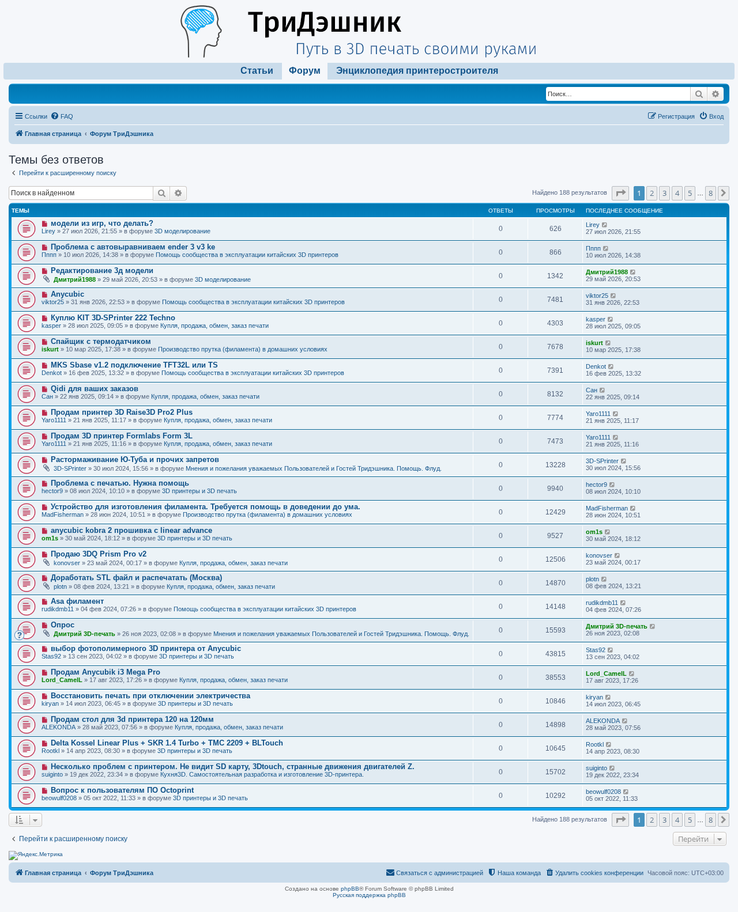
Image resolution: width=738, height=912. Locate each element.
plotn (60, 586)
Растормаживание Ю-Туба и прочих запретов (135, 459)
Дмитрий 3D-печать (84, 633)
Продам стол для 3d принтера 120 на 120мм (132, 719)
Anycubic (67, 294)
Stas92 (51, 656)
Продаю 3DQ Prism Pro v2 (98, 554)
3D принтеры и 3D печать (199, 490)
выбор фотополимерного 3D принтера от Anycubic (146, 648)
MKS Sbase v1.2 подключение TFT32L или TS (134, 365)
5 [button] (690, 193)
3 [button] (664, 193)
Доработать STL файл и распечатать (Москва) (136, 577)
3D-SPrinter (70, 468)
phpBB (350, 888)
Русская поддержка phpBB (369, 895)
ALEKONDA (59, 727)
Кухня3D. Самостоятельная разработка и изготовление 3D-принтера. (262, 774)
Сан (47, 396)
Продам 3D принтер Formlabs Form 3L (122, 436)
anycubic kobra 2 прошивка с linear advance (131, 530)
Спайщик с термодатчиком (101, 341)
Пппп (49, 254)
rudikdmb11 (58, 609)
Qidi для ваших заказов (94, 388)
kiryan (50, 703)
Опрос (62, 624)
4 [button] (677, 193)
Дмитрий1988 (75, 279)
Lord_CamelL (62, 679)
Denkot (52, 372)
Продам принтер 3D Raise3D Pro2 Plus (122, 412)
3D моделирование (182, 231)
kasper (51, 325)
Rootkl (50, 750)
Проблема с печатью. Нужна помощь (120, 483)
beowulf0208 (59, 797)
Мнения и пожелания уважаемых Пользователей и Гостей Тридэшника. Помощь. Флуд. (314, 468)
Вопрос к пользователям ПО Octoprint (122, 790)
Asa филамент (77, 601)
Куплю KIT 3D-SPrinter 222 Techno (113, 317)
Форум (305, 70)
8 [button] (711, 193)
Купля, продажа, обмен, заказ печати (214, 325)
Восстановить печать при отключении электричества (150, 695)
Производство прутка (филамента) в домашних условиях (242, 349)
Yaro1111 (54, 420)
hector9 (52, 490)
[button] (620, 193)
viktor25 (53, 301)
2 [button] (652, 193)
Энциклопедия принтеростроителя (417, 70)
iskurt (50, 349)
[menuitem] (61, 116)
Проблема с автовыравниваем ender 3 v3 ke (133, 247)
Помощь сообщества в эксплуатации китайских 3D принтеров (247, 254)
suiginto (52, 774)
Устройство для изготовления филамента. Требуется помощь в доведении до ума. (205, 506)
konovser (67, 562)
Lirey (48, 231)
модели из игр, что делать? (102, 223)
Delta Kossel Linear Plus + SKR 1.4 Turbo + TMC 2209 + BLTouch (167, 743)
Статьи (256, 70)
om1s (50, 538)
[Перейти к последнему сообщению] (605, 224)
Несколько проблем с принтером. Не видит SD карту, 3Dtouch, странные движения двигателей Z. (233, 766)
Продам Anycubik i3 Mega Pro (105, 672)
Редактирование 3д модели (102, 270)
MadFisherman (63, 514)
